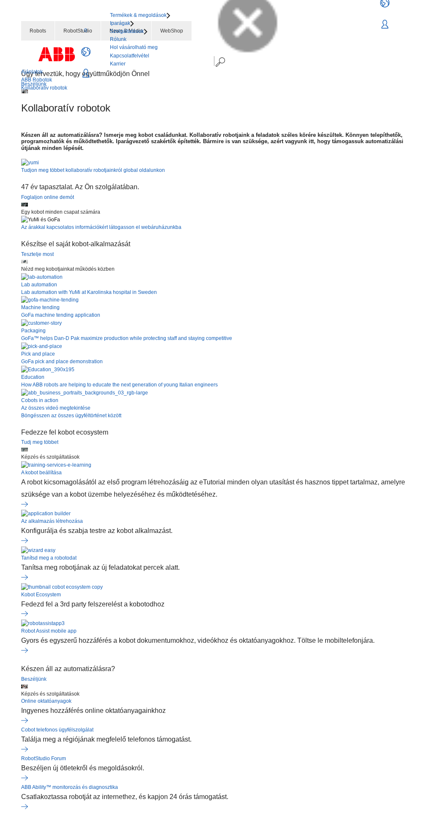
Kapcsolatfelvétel (129, 56)
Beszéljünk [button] (34, 679)
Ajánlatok (32, 72)
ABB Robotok (36, 80)
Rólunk (118, 39)
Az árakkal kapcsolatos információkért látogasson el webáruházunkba (101, 227)
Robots (38, 31)
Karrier (118, 64)
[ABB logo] (56, 54)
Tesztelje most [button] (37, 254)
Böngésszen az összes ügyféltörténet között (71, 416)
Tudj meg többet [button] (39, 442)
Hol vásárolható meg (134, 47)
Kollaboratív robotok (44, 88)
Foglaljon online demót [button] (47, 197)
